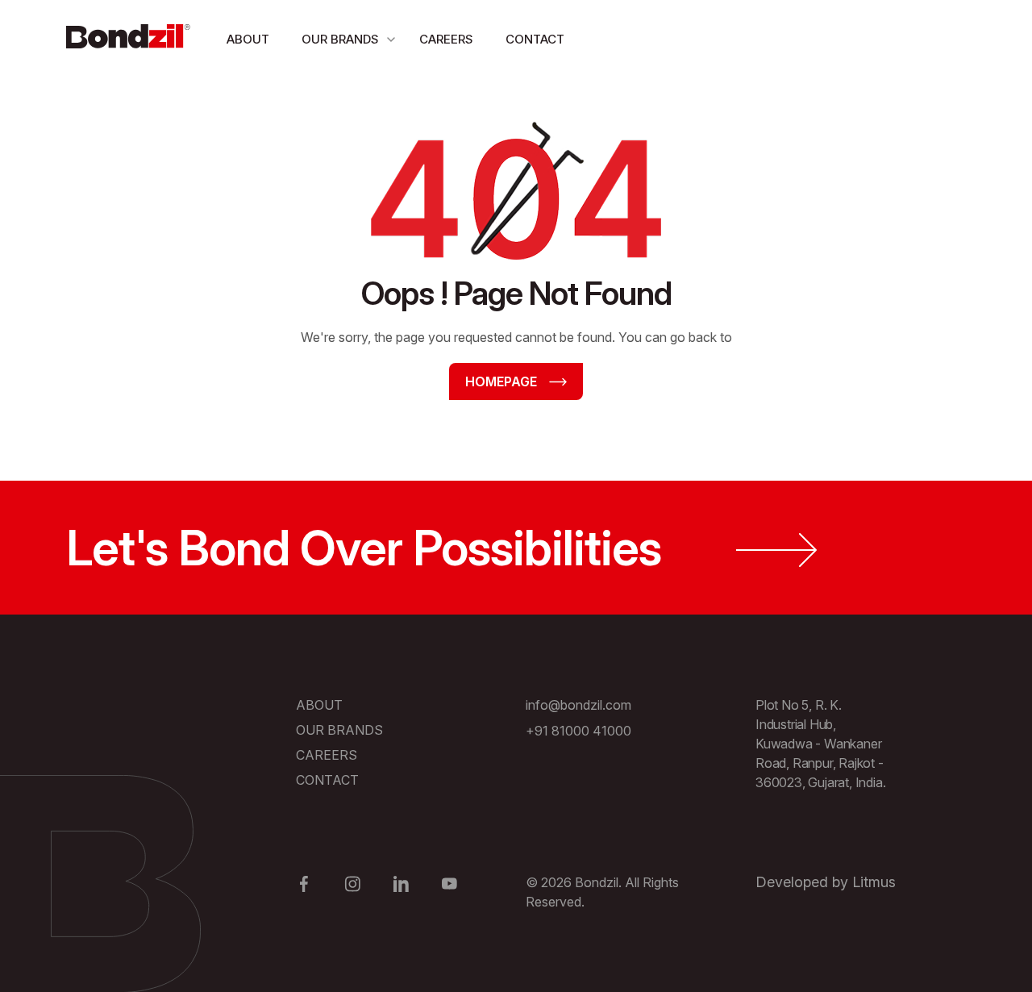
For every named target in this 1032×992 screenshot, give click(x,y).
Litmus (874, 881)
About (248, 40)
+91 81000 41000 (578, 731)
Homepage (501, 381)
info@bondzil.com (578, 705)
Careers (446, 40)
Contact (535, 40)
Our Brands (340, 40)
